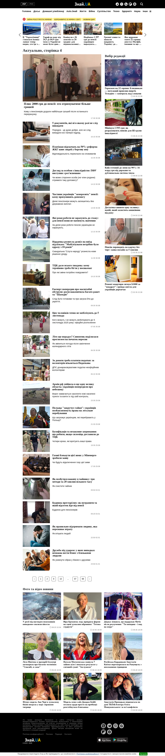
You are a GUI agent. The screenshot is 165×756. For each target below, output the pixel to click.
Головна (26, 11)
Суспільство (104, 11)
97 (75, 579)
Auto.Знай (71, 11)
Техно (116, 11)
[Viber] (121, 4)
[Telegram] (117, 4)
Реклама (49, 734)
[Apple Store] (104, 740)
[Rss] (126, 4)
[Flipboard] (130, 4)
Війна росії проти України (39, 19)
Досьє (36, 11)
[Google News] (121, 725)
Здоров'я (127, 11)
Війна (92, 11)
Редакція (58, 734)
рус (32, 4)
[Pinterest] (134, 4)
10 (61, 579)
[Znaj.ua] (82, 4)
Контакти (68, 734)
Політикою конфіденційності (88, 754)
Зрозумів (143, 754)
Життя (83, 11)
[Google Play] (120, 740)
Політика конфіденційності (33, 734)
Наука (137, 11)
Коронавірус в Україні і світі (67, 19)
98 (83, 579)
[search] (141, 4)
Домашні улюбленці (53, 11)
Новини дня (89, 19)
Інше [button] (145, 11)
